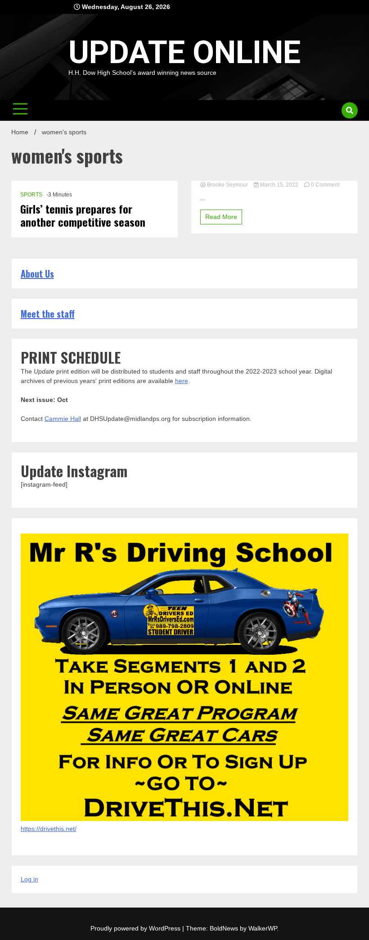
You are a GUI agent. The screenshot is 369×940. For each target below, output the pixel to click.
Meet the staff (48, 313)
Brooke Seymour (227, 185)
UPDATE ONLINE (184, 52)
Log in (29, 879)
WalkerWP (262, 928)
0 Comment (325, 185)
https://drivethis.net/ (48, 828)
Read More (221, 216)
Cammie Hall (63, 418)
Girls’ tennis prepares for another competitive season (82, 215)
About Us (37, 273)
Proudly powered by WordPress (136, 928)
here (181, 380)
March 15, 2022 (279, 185)
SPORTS (31, 195)
